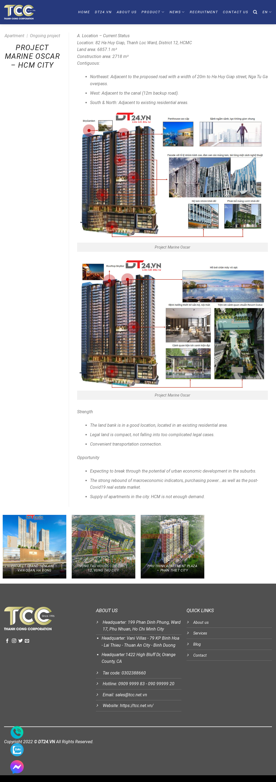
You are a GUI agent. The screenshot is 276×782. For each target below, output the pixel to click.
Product (151, 12)
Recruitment (204, 12)
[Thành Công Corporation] (29, 12)
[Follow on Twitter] (20, 641)
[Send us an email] (27, 641)
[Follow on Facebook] (7, 641)
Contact (200, 655)
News (175, 12)
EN (265, 12)
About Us (127, 12)
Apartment (14, 35)
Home (84, 12)
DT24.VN (103, 12)
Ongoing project (45, 35)
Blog (197, 644)
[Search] (255, 12)
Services (200, 633)
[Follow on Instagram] (14, 641)
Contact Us (235, 12)
